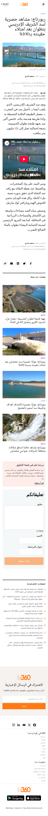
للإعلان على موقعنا (39, 772)
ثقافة (43, 746)
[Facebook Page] (34, 724)
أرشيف (43, 780)
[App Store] (33, 798)
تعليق (39, 504)
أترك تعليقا (24, 561)
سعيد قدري (29, 76)
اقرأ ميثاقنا (39, 483)
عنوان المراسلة (35, 546)
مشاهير (43, 755)
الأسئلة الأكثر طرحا (39, 769)
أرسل (24, 706)
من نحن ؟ (42, 766)
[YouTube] (24, 724)
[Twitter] (29, 724)
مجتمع (43, 743)
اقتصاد (42, 13)
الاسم (39, 535)
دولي (44, 758)
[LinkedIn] (18, 724)
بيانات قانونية (41, 774)
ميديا (43, 749)
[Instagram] (13, 724)
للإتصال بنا (42, 777)
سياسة (43, 737)
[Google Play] (15, 798)
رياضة (43, 752)
